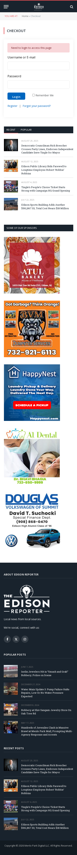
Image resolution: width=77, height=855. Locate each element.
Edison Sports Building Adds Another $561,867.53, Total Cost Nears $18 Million (45, 206)
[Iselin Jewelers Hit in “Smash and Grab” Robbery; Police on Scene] (11, 671)
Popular (26, 129)
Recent (11, 129)
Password (14, 76)
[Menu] (6, 6)
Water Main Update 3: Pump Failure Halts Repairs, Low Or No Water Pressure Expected (45, 693)
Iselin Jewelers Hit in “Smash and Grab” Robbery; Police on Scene (44, 673)
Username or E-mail (21, 57)
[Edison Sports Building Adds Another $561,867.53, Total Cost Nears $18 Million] (11, 204)
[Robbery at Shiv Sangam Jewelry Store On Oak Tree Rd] (11, 709)
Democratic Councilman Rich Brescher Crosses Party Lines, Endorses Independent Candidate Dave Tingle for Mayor (47, 149)
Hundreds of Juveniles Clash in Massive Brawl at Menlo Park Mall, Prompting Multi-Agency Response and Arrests (47, 731)
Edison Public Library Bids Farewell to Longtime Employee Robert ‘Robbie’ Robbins (44, 170)
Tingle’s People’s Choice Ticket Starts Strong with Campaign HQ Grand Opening (45, 188)
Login (16, 97)
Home (25, 16)
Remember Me (45, 95)
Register (12, 106)
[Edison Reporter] (38, 7)
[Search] (71, 6)
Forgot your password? (37, 106)
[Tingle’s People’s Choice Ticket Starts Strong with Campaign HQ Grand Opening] (11, 186)
